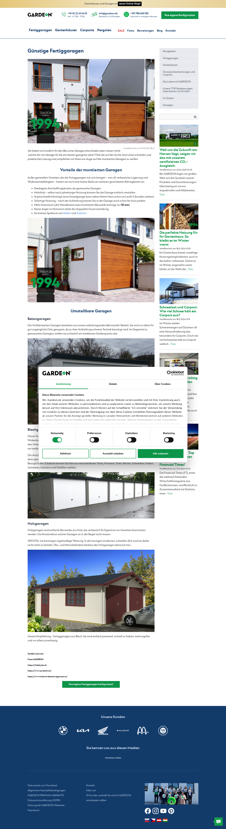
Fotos (130, 31)
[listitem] (113, 758)
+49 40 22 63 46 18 (77, 13)
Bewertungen (145, 31)
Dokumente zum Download (42, 785)
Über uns (91, 790)
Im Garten (168, 98)
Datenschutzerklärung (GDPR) (44, 800)
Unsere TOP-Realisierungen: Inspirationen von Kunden (178, 90)
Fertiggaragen (40, 30)
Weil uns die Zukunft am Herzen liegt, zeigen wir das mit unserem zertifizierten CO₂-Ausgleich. (178, 158)
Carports (87, 30)
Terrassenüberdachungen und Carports (179, 73)
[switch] (94, 439)
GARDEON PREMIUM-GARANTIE (46, 795)
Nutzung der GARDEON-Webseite (46, 805)
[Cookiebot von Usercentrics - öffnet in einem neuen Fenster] (169, 373)
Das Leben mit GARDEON (177, 81)
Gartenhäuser (66, 30)
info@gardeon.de (108, 13)
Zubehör (82, 213)
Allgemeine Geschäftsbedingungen (46, 790)
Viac (162, 194)
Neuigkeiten (169, 51)
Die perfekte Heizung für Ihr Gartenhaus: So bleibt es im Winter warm (178, 238)
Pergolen (104, 30)
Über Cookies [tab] (163, 384)
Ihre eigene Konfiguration (180, 15)
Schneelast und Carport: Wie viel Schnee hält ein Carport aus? (178, 311)
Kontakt (170, 31)
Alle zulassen (160, 453)
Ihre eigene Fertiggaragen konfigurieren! (91, 684)
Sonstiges (168, 105)
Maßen (67, 213)
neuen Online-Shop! (129, 3)
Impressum (34, 810)
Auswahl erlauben (113, 453)
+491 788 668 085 (139, 13)
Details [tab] (113, 384)
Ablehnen (65, 453)
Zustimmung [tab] (63, 384)
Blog (159, 31)
